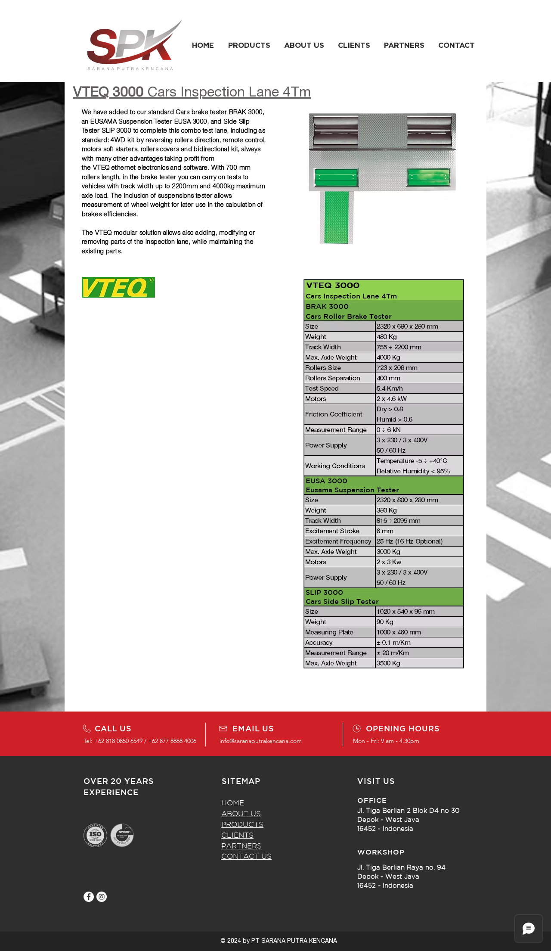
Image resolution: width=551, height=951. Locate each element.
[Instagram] (101, 897)
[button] (249, 45)
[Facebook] (89, 897)
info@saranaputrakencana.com (261, 741)
